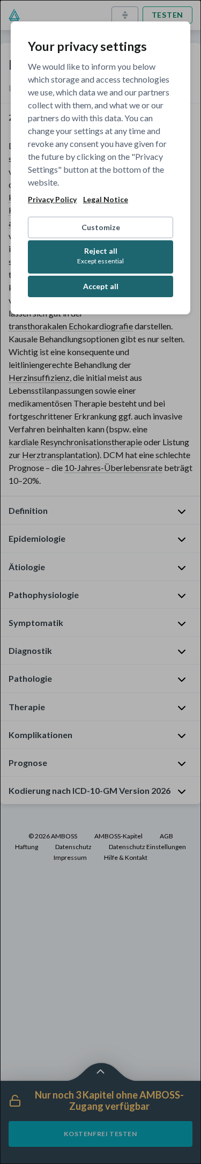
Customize (100, 227)
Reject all (100, 255)
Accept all (100, 286)
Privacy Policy (52, 199)
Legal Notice (105, 199)
